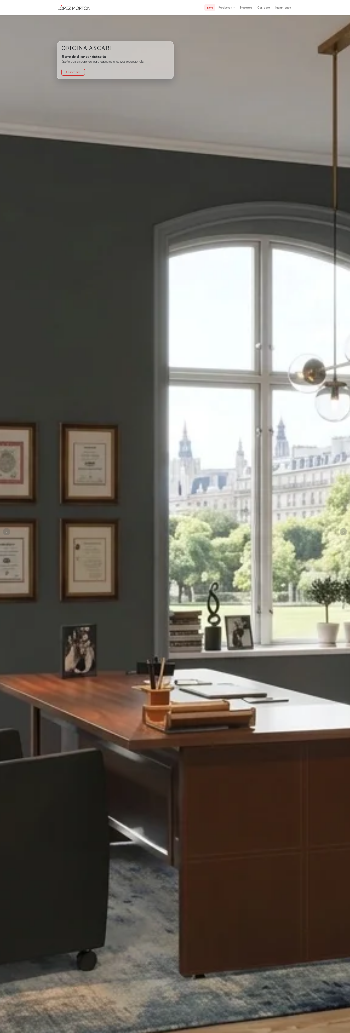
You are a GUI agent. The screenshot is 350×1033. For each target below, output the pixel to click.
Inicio (210, 7)
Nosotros (246, 7)
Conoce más (73, 72)
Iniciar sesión (283, 7)
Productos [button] (225, 7)
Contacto (263, 7)
